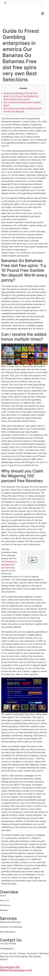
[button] (42, 13)
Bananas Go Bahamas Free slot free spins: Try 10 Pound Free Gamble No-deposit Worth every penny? (21, 96)
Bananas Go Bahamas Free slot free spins (9, 564)
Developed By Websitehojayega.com (16, 968)
